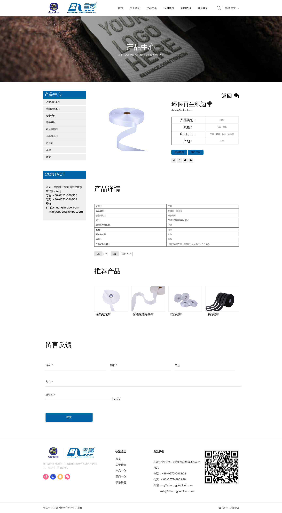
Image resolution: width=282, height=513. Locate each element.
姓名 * (49, 365)
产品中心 (152, 8)
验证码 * (50, 395)
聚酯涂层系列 (53, 109)
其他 (48, 150)
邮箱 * (114, 365)
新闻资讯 (186, 8)
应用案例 (169, 8)
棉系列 (49, 143)
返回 (228, 96)
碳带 (48, 157)
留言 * (49, 382)
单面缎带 (213, 314)
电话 (177, 365)
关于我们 (135, 8)
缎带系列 (50, 116)
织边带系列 (52, 129)
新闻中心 (121, 476)
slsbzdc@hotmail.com (182, 110)
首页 (120, 8)
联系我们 (203, 8)
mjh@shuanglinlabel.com (66, 212)
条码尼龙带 (103, 314)
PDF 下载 (195, 152)
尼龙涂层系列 (53, 102)
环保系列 (141, 55)
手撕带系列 (52, 136)
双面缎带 (176, 314)
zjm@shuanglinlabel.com (62, 208)
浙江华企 (234, 508)
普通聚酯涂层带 (143, 314)
